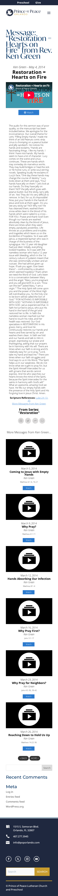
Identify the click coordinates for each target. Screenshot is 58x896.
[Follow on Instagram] (27, 859)
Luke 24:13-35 (38, 399)
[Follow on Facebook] (8, 859)
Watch (30, 112)
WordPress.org (15, 806)
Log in (9, 791)
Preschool (23, 2)
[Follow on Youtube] (36, 859)
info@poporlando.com (26, 842)
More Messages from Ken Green (29, 403)
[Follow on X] (18, 859)
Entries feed (13, 796)
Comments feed (15, 801)
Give (38, 2)
